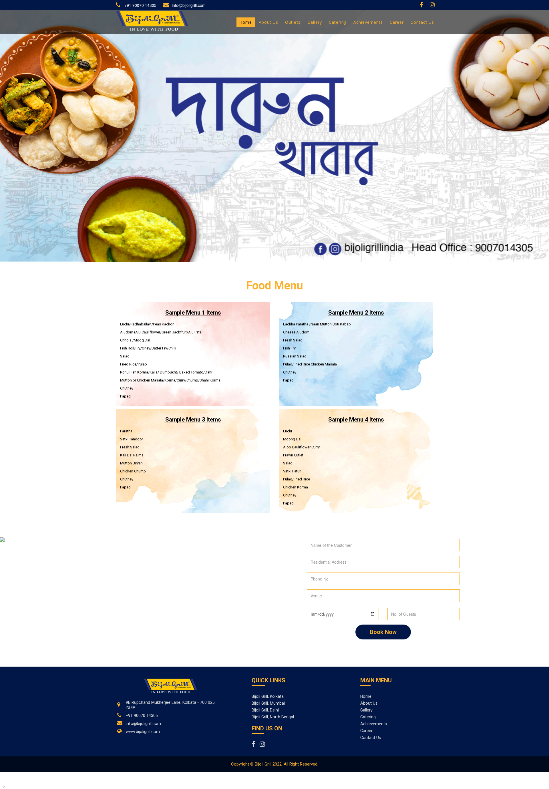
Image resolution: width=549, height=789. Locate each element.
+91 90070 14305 (139, 5)
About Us (368, 703)
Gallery (366, 710)
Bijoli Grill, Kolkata (268, 696)
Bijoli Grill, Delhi (265, 710)
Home (365, 696)
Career (366, 730)
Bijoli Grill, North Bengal (273, 717)
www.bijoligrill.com (143, 731)
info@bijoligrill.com (189, 5)
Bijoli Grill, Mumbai (268, 703)
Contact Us (370, 737)
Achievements (373, 724)
